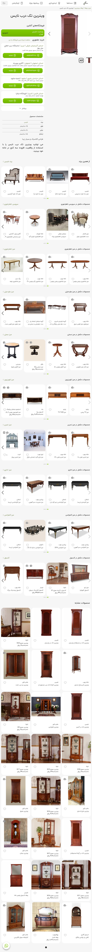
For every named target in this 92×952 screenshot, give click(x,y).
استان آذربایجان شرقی (34, 46)
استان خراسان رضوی (35, 78)
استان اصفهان (37, 63)
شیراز (30, 93)
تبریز (22, 46)
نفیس (26, 122)
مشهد (23, 78)
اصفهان (27, 63)
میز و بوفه (88, 8)
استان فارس (38, 93)
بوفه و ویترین (79, 8)
